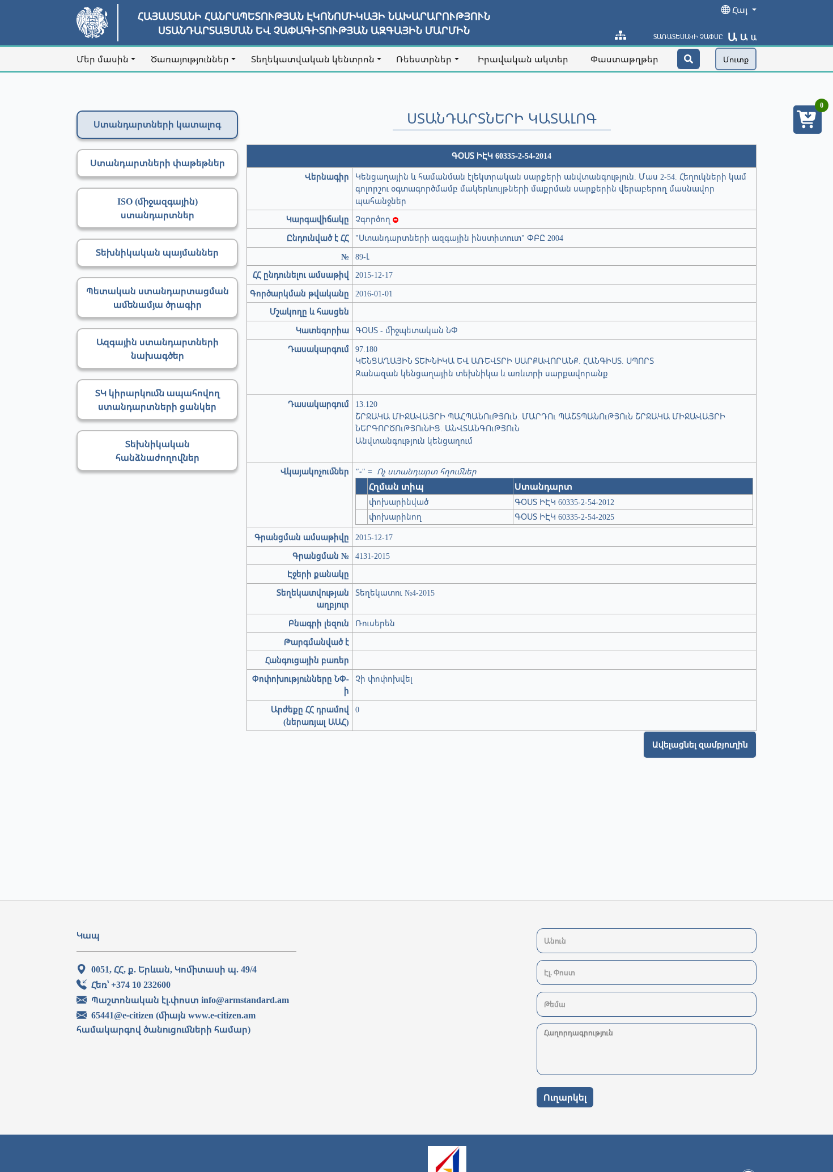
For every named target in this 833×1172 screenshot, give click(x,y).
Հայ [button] (740, 9)
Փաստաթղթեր (624, 59)
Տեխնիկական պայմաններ (157, 252)
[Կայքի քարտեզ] (620, 35)
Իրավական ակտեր (523, 59)
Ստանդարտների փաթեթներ (157, 162)
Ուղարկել (564, 1097)
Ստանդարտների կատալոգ (157, 124)
